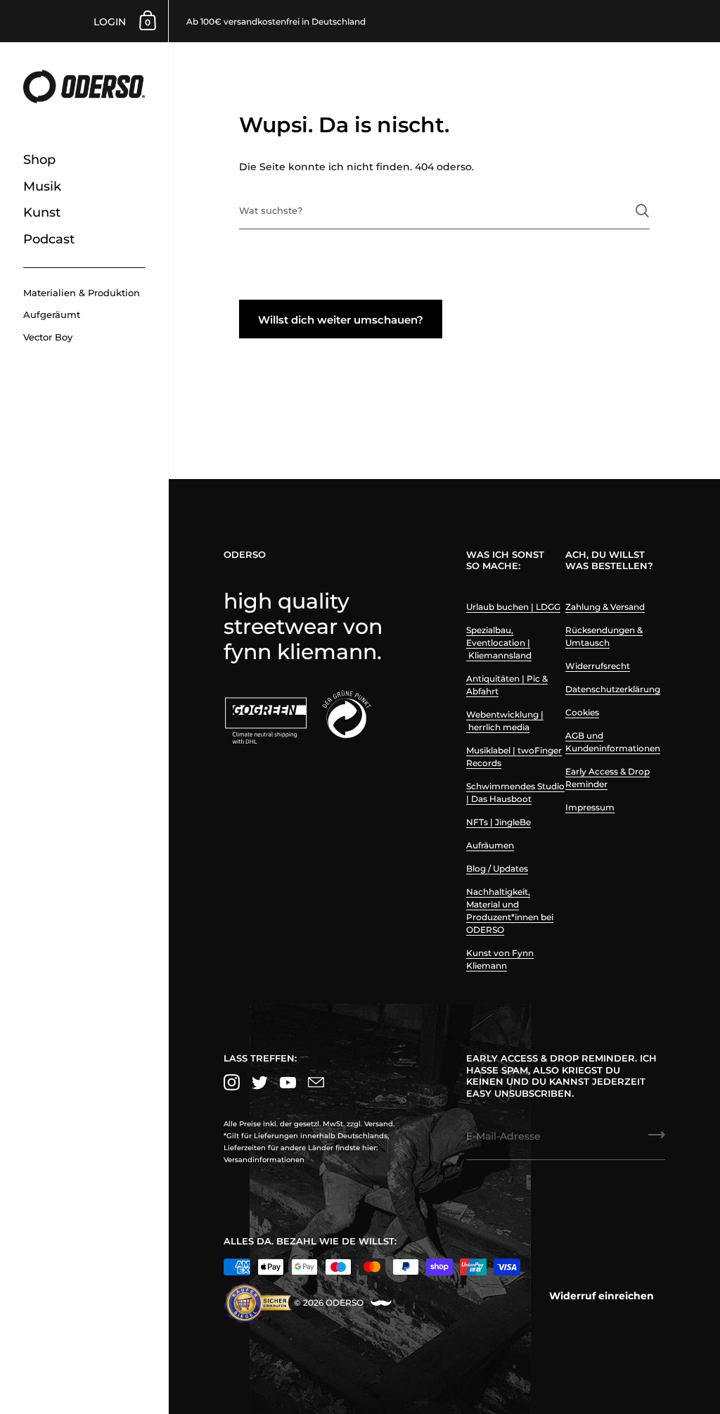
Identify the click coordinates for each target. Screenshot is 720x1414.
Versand (378, 1123)
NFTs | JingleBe (498, 822)
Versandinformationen (264, 1159)
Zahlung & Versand (605, 606)
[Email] (316, 1083)
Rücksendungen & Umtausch (604, 636)
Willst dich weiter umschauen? (340, 319)
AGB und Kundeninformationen (612, 741)
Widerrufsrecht (597, 666)
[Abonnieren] (656, 1140)
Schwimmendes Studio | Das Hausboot (515, 792)
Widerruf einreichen (601, 1295)
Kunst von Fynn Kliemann (500, 959)
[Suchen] (642, 210)
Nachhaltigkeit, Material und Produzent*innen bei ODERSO (509, 910)
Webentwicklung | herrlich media (505, 720)
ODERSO (345, 1302)
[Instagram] (231, 1083)
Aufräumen (490, 845)
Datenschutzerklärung (612, 689)
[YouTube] (288, 1083)
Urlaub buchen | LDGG (513, 606)
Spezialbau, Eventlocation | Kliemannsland (499, 643)
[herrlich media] (381, 1303)
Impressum (590, 807)
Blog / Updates (497, 868)
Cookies (582, 712)
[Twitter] (259, 1083)
